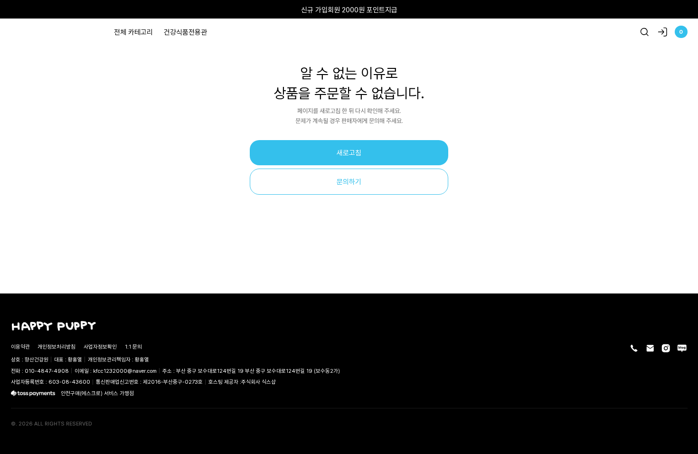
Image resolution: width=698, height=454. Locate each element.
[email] (650, 348)
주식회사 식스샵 (258, 381)
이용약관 (20, 346)
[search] (644, 32)
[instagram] (665, 348)
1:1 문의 (133, 346)
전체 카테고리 (133, 32)
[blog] (682, 348)
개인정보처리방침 (56, 346)
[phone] (634, 348)
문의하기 (349, 181)
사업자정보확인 (100, 346)
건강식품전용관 (185, 32)
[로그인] (662, 32)
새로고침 (349, 152)
